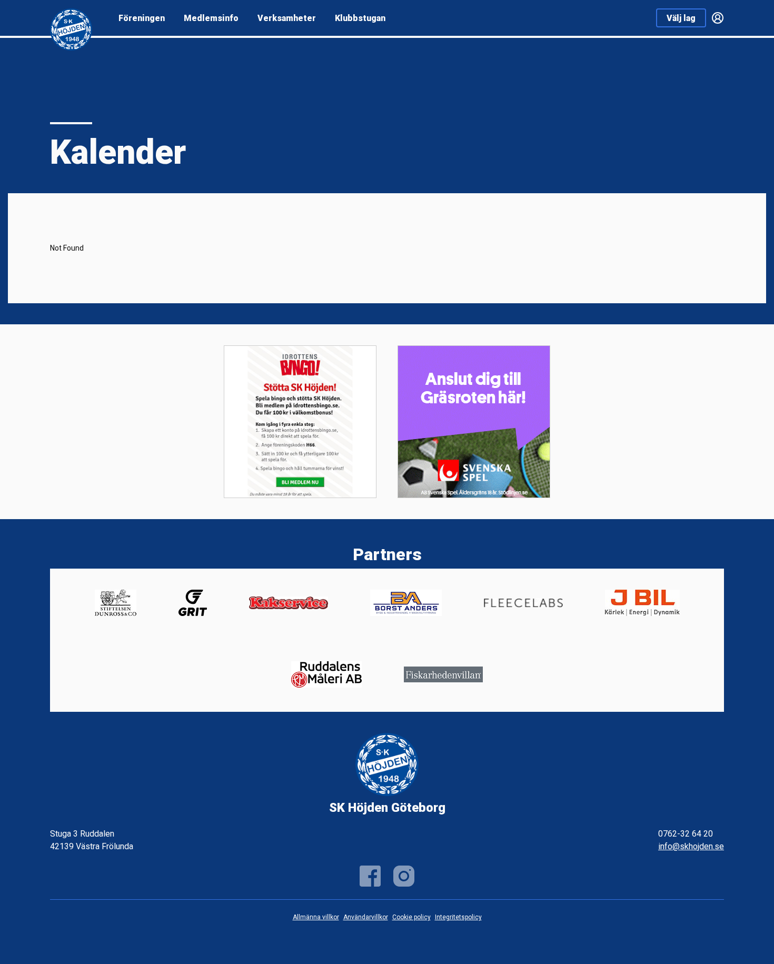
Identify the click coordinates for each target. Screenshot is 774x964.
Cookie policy (411, 917)
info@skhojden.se (691, 846)
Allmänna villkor (316, 917)
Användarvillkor (365, 917)
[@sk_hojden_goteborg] (403, 876)
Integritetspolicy (458, 917)
